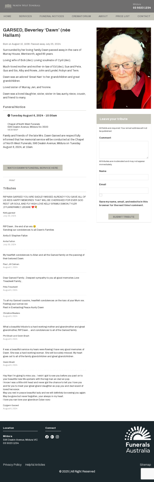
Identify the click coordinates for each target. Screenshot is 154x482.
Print (12, 180)
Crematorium (81, 16)
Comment (105, 137)
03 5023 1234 (142, 7)
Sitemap (145, 464)
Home (7, 16)
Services (25, 16)
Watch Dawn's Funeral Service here (33, 168)
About (103, 16)
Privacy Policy (12, 464)
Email (102, 184)
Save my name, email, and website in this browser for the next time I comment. (123, 203)
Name (102, 171)
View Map (13, 130)
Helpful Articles (35, 464)
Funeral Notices (52, 16)
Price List (123, 16)
